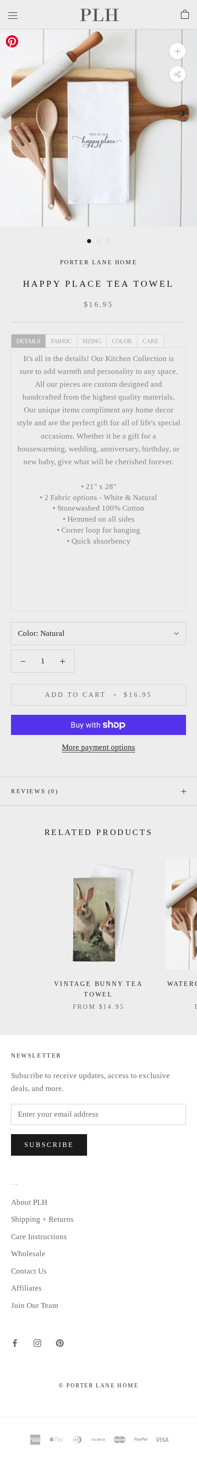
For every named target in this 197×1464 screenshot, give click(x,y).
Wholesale (28, 1253)
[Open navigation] (12, 14)
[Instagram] (37, 1342)
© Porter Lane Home (98, 1385)
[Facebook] (15, 1342)
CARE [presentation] (150, 341)
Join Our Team (34, 1305)
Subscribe (49, 1144)
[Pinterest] (60, 1342)
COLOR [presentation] (122, 341)
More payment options (98, 747)
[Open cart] (185, 14)
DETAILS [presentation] (28, 341)
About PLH (29, 1202)
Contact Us (29, 1271)
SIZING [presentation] (91, 341)
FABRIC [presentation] (61, 341)
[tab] (28, 340)
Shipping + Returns (42, 1219)
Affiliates (26, 1288)
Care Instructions (39, 1236)
